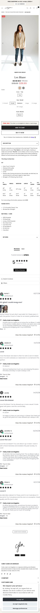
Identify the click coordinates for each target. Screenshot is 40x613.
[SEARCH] (27, 8)
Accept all (20, 599)
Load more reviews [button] (20, 532)
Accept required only (20, 604)
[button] (19, 88)
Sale (3, 16)
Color (3, 89)
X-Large (34, 103)
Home (2, 12)
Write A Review (20, 270)
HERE (26, 200)
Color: (19, 92)
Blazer (20, 115)
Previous (2, 43)
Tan (20, 95)
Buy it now (20, 133)
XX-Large (20, 107)
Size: (20, 100)
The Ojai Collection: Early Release (14, 12)
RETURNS (5, 237)
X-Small (5, 103)
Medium (19, 103)
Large (27, 103)
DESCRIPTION (7, 143)
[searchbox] (20, 279)
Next (37, 43)
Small (12, 103)
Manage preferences (20, 608)
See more (3, 379)
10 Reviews (24, 81)
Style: (20, 111)
